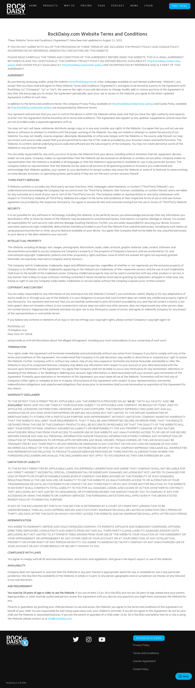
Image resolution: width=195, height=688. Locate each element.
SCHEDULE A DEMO (149, 638)
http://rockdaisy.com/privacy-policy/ (132, 103)
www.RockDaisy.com (81, 81)
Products (50, 6)
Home (33, 6)
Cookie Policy (141, 669)
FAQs (101, 6)
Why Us (69, 6)
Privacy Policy (141, 645)
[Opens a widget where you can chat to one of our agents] (183, 676)
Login (148, 6)
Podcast (117, 6)
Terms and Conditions (146, 653)
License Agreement (144, 661)
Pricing (86, 6)
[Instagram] (89, 641)
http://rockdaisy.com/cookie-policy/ (82, 65)
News (134, 6)
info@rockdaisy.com (60, 618)
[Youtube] (102, 641)
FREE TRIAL (179, 6)
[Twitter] (76, 641)
